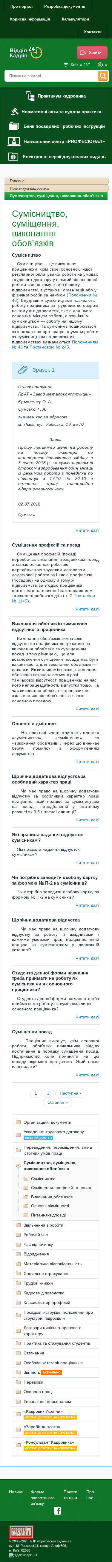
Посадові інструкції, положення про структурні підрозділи (58, 1315)
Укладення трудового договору (54, 1134)
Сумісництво (43, 1178)
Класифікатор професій (47, 1302)
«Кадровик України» (49, 1414)
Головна (17, 181)
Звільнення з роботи (43, 1225)
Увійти (95, 52)
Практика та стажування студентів (57, 1343)
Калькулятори (75, 19)
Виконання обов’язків (52, 1196)
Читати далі (87, 530)
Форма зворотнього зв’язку (43, 1497)
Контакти (93, 32)
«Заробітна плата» (49, 1429)
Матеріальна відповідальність (53, 1263)
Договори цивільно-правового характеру (53, 1330)
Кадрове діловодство (44, 1293)
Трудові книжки (38, 1283)
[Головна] (26, 56)
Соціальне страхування (47, 1273)
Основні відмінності (50, 1205)
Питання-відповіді (48, 1215)
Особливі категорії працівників (53, 1362)
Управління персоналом (47, 1401)
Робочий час (36, 1234)
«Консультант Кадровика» (49, 1445)
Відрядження (36, 1254)
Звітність (42, 1372)
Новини (16, 1491)
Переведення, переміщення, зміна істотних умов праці (58, 1150)
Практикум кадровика (29, 188)
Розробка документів (64, 6)
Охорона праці (38, 1391)
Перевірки (33, 1382)
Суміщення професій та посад (61, 1187)
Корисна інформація (30, 19)
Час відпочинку (38, 1244)
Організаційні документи (47, 1122)
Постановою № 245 (49, 347)
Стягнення (34, 1353)
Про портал (21, 6)
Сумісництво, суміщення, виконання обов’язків (50, 1165)
